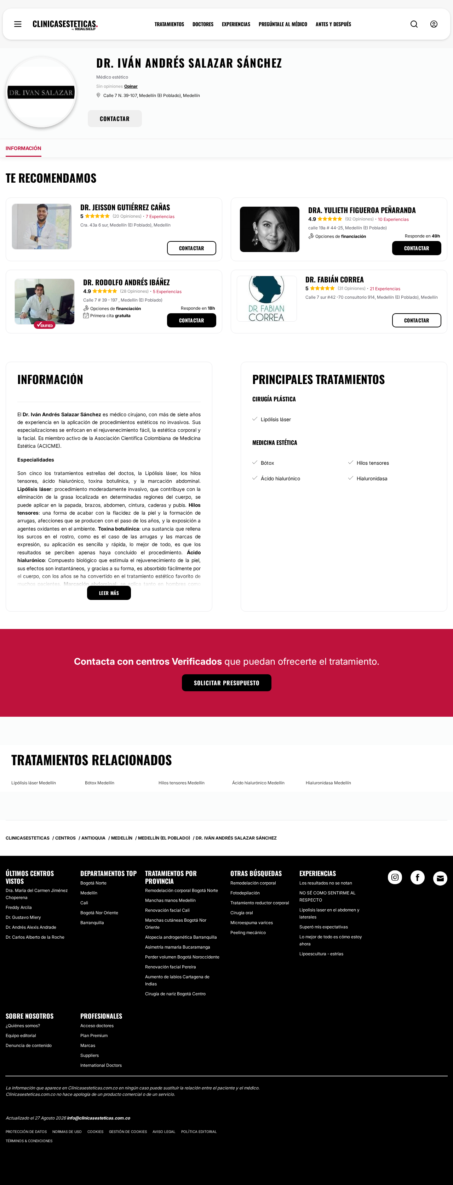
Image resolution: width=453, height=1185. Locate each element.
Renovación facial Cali (167, 910)
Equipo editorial (21, 1035)
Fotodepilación (245, 892)
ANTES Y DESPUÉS (333, 24)
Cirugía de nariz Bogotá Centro (175, 993)
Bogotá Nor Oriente (99, 912)
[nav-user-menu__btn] (434, 24)
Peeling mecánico (248, 932)
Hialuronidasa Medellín (328, 782)
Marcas (87, 1045)
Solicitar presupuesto (226, 683)
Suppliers (89, 1055)
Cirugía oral (241, 912)
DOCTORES (203, 24)
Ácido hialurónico (280, 478)
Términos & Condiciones (29, 1141)
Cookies (95, 1131)
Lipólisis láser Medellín (33, 782)
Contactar (191, 248)
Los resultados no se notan (325, 883)
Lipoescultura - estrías (321, 953)
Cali (84, 902)
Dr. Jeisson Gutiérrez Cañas (125, 207)
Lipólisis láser (276, 419)
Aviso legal (164, 1131)
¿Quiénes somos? (23, 1025)
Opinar (131, 86)
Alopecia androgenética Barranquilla (181, 937)
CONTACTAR (115, 118)
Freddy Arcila (19, 907)
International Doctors (101, 1065)
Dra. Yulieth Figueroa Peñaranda (362, 210)
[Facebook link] (418, 879)
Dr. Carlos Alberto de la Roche (35, 937)
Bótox (267, 463)
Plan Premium (94, 1035)
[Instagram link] (395, 879)
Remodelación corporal (253, 883)
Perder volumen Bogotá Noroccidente (182, 957)
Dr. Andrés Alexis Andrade (31, 927)
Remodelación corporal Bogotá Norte (181, 890)
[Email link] (440, 878)
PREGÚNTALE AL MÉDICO (283, 24)
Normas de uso (67, 1131)
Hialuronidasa (372, 478)
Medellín (88, 892)
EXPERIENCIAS (236, 24)
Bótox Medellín (99, 782)
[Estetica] (65, 25)
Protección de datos (26, 1131)
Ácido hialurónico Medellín (258, 782)
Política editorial (199, 1131)
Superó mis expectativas (323, 926)
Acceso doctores (97, 1025)
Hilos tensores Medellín (182, 782)
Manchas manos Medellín (170, 900)
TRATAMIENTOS (169, 24)
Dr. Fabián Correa (334, 279)
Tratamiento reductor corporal (259, 902)
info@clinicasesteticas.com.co (98, 1118)
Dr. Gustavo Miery (23, 917)
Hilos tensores (373, 463)
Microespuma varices (251, 922)
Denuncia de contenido (29, 1045)
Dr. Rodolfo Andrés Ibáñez (126, 282)
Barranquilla (92, 922)
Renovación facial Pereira (170, 966)
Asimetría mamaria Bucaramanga (177, 947)
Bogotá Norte (93, 883)
